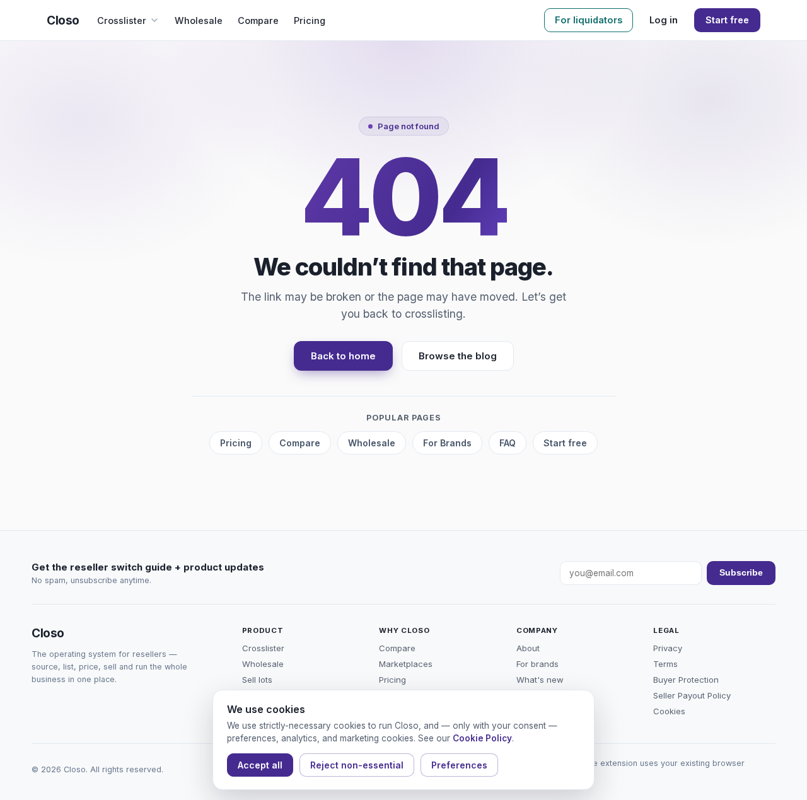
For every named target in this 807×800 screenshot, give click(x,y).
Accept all (260, 765)
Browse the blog (458, 356)
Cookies (669, 711)
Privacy (667, 648)
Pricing (309, 20)
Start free (727, 19)
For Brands (447, 443)
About (528, 648)
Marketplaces (406, 664)
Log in (663, 19)
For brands (537, 664)
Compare (258, 20)
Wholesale (199, 20)
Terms (665, 664)
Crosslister (121, 20)
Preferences (459, 765)
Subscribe (741, 572)
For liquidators (588, 19)
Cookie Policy (482, 738)
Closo (63, 20)
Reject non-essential (357, 765)
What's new (540, 680)
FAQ (507, 443)
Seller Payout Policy (692, 695)
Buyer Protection (686, 680)
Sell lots (257, 680)
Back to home (343, 356)
